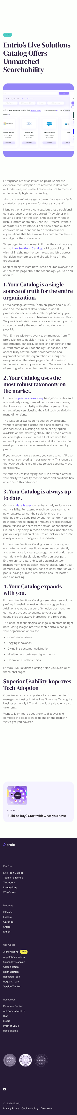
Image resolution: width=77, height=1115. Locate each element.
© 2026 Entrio (11, 1103)
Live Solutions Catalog (27, 248)
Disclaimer (47, 1108)
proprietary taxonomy (28, 398)
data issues (24, 505)
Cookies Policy (30, 1108)
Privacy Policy (11, 1108)
